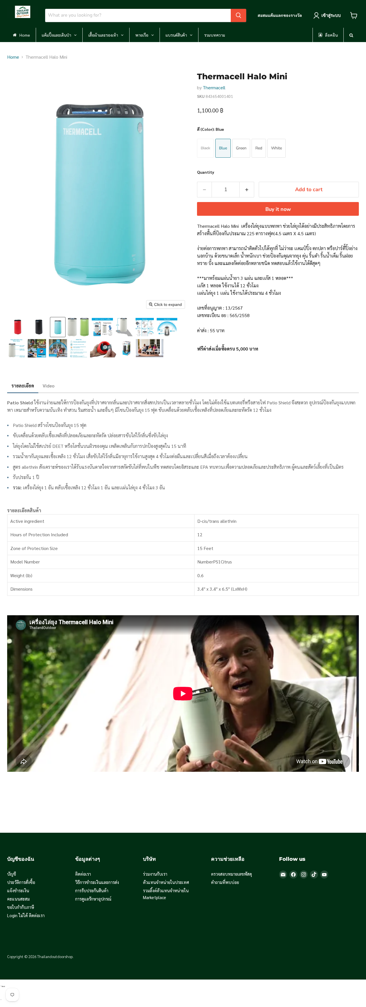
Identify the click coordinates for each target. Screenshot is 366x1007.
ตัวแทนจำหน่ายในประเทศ (166, 882)
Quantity (205, 172)
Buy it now (278, 209)
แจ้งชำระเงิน (18, 890)
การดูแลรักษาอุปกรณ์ (93, 898)
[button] (17, 327)
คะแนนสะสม (18, 898)
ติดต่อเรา (83, 874)
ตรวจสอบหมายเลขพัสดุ (231, 874)
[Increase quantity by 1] (247, 189)
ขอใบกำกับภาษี (20, 907)
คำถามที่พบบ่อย (225, 882)
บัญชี (11, 874)
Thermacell (214, 87)
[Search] (238, 15)
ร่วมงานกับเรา (155, 874)
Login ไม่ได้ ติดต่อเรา (26, 915)
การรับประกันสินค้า (91, 890)
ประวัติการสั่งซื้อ (21, 882)
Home (13, 57)
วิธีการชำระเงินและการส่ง (97, 882)
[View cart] (353, 15)
